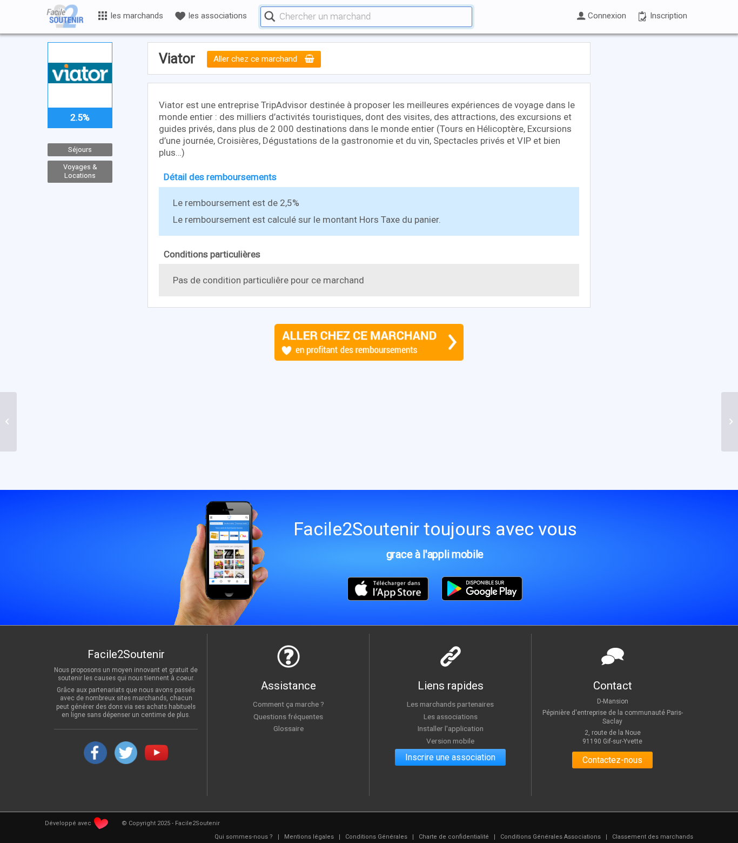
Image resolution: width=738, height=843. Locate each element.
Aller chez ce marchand (256, 59)
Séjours (80, 149)
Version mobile (450, 740)
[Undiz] (8, 422)
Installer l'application (451, 728)
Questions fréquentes (288, 716)
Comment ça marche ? (288, 704)
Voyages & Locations (80, 171)
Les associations (451, 716)
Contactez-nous (612, 760)
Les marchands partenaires (450, 704)
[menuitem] (243, 837)
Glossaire (288, 728)
